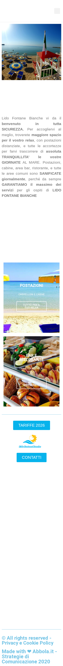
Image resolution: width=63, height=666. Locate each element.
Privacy (10, 643)
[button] (52, 11)
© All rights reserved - (26, 638)
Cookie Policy (38, 643)
